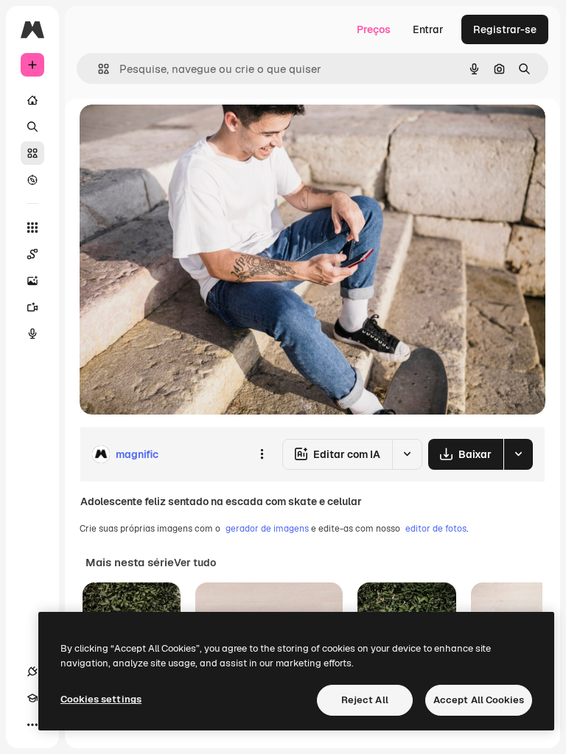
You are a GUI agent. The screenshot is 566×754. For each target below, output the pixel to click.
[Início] (32, 100)
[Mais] (32, 724)
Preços (374, 29)
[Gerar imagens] (32, 280)
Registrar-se (505, 29)
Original (174, 132)
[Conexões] (32, 671)
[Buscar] (32, 126)
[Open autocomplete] (97, 68)
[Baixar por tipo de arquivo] (518, 454)
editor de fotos (436, 529)
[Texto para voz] (32, 333)
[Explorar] (32, 179)
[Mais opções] (261, 454)
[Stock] (32, 153)
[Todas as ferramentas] (32, 227)
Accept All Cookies (478, 700)
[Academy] (32, 698)
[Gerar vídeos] (32, 307)
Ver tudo (195, 562)
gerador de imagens (267, 529)
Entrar (428, 29)
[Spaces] (32, 254)
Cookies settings (101, 699)
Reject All (364, 700)
